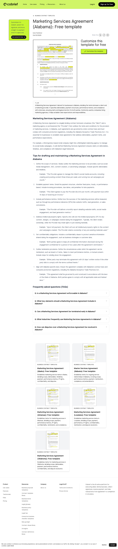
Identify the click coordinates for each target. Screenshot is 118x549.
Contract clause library (28, 525)
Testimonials (7, 494)
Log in (92, 4)
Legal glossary (26, 504)
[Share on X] (100, 35)
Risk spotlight (26, 522)
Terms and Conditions (66, 487)
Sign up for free (107, 4)
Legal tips (25, 513)
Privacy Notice (63, 491)
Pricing (5, 501)
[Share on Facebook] (104, 35)
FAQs (4, 497)
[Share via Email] (107, 35)
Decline (104, 545)
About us (43, 487)
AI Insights (25, 528)
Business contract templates (45, 15)
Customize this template (95, 51)
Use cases (6, 487)
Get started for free (17, 37)
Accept (113, 545)
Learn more (10, 546)
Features (5, 491)
